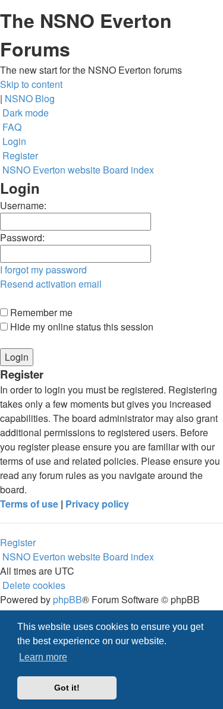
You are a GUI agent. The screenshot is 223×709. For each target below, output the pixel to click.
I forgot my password (43, 269)
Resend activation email (51, 284)
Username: (23, 205)
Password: (22, 237)
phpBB (67, 599)
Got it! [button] (67, 687)
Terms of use (29, 504)
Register (18, 542)
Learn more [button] (43, 657)
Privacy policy (97, 504)
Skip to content (31, 84)
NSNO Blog (30, 98)
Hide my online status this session (80, 326)
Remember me (40, 312)
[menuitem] (10, 127)
